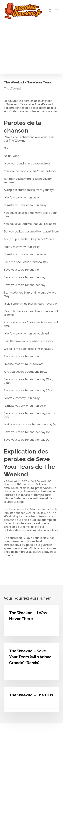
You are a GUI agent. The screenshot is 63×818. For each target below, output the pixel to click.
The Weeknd (12, 88)
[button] (57, 10)
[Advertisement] (31, 45)
